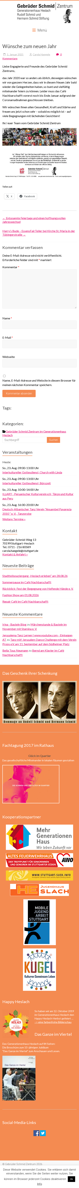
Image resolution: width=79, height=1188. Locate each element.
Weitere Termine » (14, 519)
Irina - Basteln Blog (14, 624)
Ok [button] (71, 1179)
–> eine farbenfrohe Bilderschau (53, 1022)
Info (39, 1184)
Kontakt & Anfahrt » (15, 554)
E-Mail (7, 337)
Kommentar (10, 267)
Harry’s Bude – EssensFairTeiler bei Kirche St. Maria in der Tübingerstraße (38, 232)
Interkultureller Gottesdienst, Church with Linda (32, 472)
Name (7, 318)
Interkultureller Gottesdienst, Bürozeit (26, 483)
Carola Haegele (41, 54)
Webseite (8, 356)
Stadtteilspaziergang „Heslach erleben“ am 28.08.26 (35, 575)
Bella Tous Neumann (15, 650)
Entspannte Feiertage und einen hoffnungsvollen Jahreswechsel (34, 219)
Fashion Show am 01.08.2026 (20, 595)
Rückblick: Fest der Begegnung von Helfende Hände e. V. (37, 588)
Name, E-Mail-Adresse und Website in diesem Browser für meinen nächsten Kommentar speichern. (39, 383)
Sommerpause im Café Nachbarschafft (26, 582)
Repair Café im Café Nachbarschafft (25, 601)
